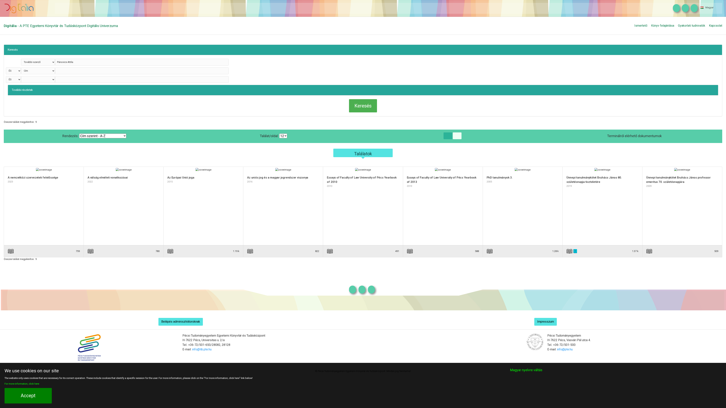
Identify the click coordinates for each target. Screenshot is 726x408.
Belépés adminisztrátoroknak (180, 321)
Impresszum (545, 321)
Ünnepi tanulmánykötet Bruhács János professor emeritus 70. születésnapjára (678, 180)
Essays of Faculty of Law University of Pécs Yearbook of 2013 (441, 180)
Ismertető (640, 25)
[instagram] (675, 8)
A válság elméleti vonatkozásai (108, 177)
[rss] (693, 8)
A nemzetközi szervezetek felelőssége (33, 177)
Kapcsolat (715, 25)
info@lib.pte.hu (202, 349)
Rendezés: (70, 136)
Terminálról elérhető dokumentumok (634, 136)
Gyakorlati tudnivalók (691, 25)
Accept (28, 395)
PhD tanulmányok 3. (500, 177)
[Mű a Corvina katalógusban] (62, 251)
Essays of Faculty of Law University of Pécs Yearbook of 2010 (361, 180)
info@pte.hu (565, 349)
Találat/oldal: (269, 136)
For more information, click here (22, 383)
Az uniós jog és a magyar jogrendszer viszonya (277, 177)
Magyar (709, 7)
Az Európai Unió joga (180, 177)
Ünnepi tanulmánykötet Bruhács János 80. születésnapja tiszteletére (594, 180)
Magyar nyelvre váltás (526, 370)
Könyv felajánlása (662, 25)
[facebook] (684, 8)
